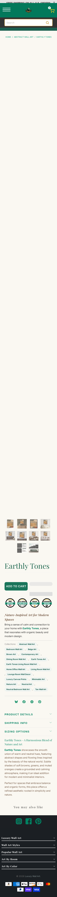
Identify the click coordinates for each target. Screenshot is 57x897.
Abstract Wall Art (27, 644)
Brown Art (11, 654)
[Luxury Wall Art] (28, 10)
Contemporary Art (29, 654)
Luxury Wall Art (32, 876)
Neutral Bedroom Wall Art (18, 689)
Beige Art (32, 649)
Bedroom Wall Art (14, 649)
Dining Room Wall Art (16, 659)
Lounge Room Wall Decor (19, 674)
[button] (41, 586)
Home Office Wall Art (15, 669)
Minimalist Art (38, 679)
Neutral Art (27, 684)
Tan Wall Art (40, 689)
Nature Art (11, 684)
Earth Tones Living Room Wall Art (21, 664)
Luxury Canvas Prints (16, 679)
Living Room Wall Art (40, 669)
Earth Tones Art (38, 659)
